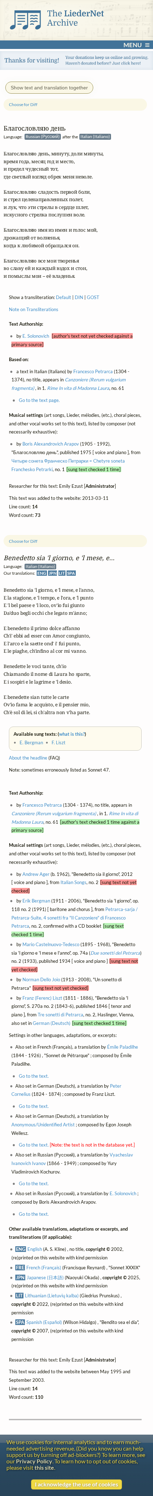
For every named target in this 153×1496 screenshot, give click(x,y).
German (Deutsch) (51, 1023)
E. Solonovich (123, 1194)
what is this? (72, 734)
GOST (93, 297)
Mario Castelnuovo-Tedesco (50, 945)
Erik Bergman (36, 901)
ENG (41, 573)
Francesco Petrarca (42, 805)
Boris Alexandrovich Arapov (50, 444)
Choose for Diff (23, 541)
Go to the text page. (39, 400)
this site (44, 1467)
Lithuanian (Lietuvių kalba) (52, 1296)
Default (63, 297)
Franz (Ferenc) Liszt (42, 998)
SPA (71, 573)
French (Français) (43, 1268)
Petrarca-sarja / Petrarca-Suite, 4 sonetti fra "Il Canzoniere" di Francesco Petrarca (74, 917)
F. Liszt (58, 742)
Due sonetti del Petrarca (115, 953)
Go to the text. (34, 1076)
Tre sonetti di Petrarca (60, 1015)
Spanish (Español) (44, 1322)
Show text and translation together (49, 87)
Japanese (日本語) (45, 1277)
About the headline (28, 758)
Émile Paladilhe (122, 1047)
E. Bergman (31, 742)
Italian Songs (73, 882)
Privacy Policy (34, 1461)
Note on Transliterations (33, 309)
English (34, 1249)
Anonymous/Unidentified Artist (43, 1124)
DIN (79, 297)
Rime (78, 388)
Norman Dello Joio (41, 980)
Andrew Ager (35, 874)
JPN (53, 573)
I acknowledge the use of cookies (76, 1484)
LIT (62, 573)
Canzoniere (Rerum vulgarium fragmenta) (54, 814)
